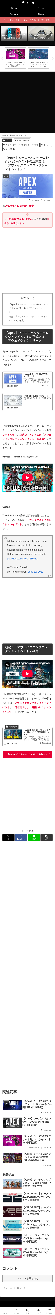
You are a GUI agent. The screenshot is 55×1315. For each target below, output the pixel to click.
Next (52, 58)
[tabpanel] (15, 58)
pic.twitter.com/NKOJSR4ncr (22, 558)
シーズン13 (10, 149)
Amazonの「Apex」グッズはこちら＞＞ (27, 754)
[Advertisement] (27, 101)
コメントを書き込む (27, 1278)
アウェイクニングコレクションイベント (22, 145)
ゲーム (8, 140)
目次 (23, 298)
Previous (2, 58)
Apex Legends (23, 140)
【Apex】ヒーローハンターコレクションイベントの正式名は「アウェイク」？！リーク (28, 308)
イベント (47, 145)
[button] (46, 837)
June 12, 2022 (35, 571)
